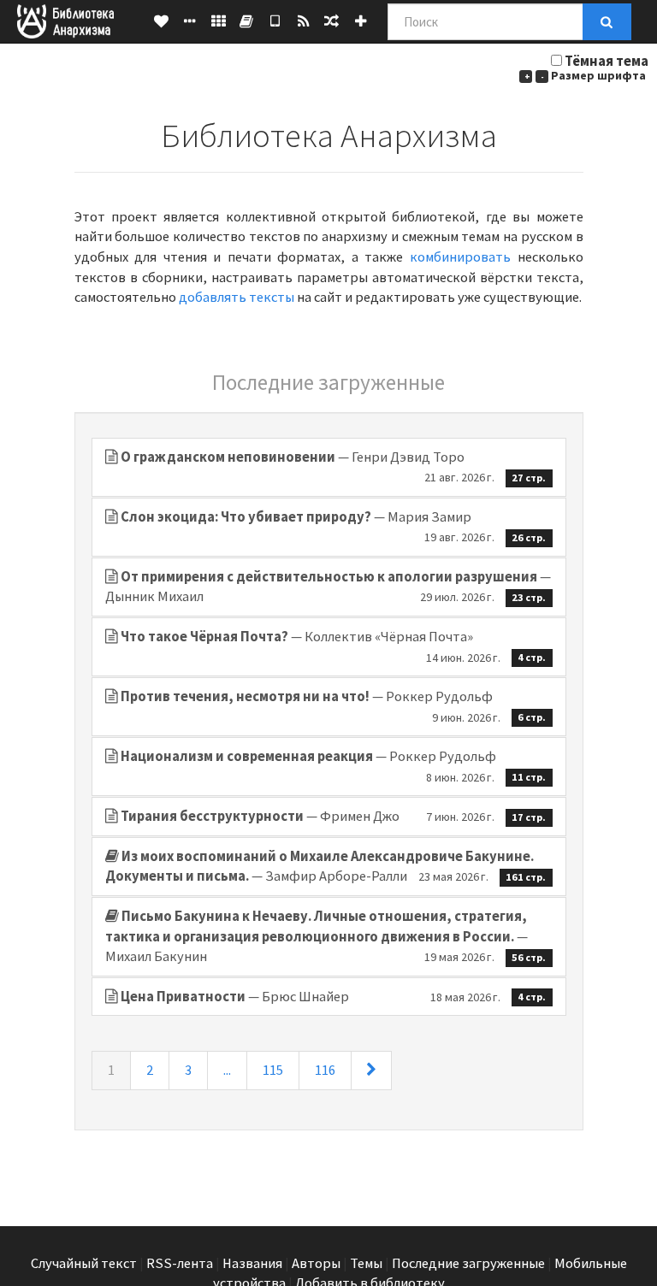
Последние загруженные (468, 1263)
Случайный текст (84, 1263)
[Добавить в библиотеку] (360, 21)
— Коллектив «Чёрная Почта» (334, 646)
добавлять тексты (236, 297)
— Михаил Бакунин (326, 936)
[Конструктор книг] (247, 21)
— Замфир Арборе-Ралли (326, 866)
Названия (252, 1263)
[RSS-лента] (303, 21)
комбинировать (460, 257)
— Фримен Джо (334, 816)
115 (273, 1070)
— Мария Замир (334, 527)
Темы (366, 1263)
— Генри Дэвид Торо (334, 467)
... (227, 1070)
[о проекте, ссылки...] (189, 21)
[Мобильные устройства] (275, 21)
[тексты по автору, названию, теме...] (161, 21)
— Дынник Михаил (328, 587)
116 (325, 1070)
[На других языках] (218, 21)
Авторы (316, 1263)
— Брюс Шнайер (334, 997)
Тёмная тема (606, 61)
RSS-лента (179, 1263)
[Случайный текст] (331, 21)
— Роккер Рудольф (334, 706)
